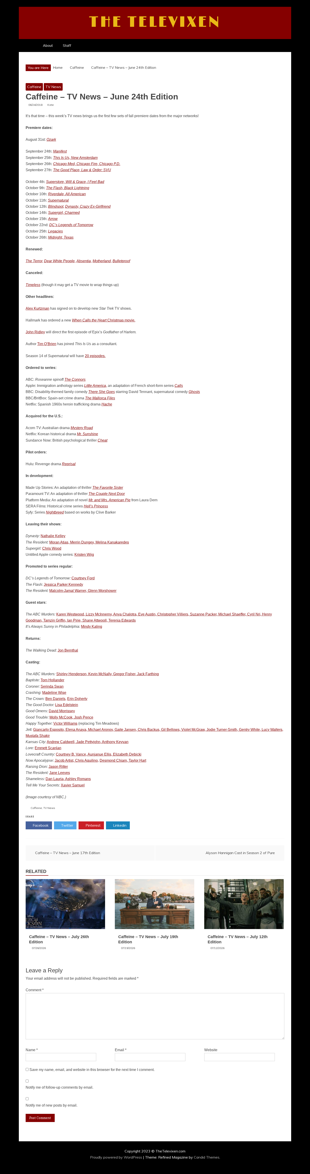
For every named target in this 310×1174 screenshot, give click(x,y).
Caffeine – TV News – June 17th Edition (67, 852)
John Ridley (35, 332)
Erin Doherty (77, 699)
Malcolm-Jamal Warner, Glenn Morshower (82, 591)
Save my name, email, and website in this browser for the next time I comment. (92, 1070)
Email (120, 1050)
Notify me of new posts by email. (51, 1105)
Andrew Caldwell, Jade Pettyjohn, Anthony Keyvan (87, 742)
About (48, 45)
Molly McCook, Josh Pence (71, 717)
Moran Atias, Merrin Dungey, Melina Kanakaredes (89, 542)
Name (32, 1050)
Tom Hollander (52, 680)
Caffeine (34, 86)
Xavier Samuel (73, 785)
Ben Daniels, (55, 699)
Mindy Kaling (91, 626)
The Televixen (155, 22)
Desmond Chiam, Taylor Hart (123, 760)
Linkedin (119, 825)
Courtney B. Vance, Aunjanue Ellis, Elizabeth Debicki (98, 754)
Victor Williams (65, 723)
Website (210, 1050)
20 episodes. (95, 356)
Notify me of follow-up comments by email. (59, 1087)
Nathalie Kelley (53, 536)
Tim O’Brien (46, 344)
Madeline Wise (54, 693)
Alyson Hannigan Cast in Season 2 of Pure (240, 852)
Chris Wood (51, 548)
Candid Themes (206, 1157)
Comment (35, 990)
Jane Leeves (59, 773)
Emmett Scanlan (48, 748)
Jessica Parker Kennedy (63, 584)
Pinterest (93, 825)
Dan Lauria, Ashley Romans (68, 779)
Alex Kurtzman (37, 308)
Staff (67, 45)
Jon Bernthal (68, 650)
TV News (53, 86)
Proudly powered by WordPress (116, 1157)
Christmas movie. (103, 320)
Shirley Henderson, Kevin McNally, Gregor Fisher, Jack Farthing (107, 674)
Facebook (40, 825)
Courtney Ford (83, 578)
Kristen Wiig (84, 554)
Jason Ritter (58, 767)
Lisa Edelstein (66, 705)
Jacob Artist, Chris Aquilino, (77, 760)
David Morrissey (62, 711)
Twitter (66, 825)
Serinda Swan (52, 686)
